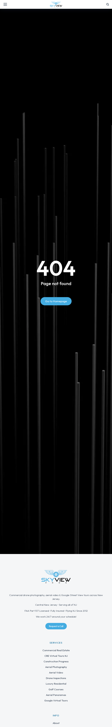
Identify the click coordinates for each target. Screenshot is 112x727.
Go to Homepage (56, 301)
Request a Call (56, 626)
